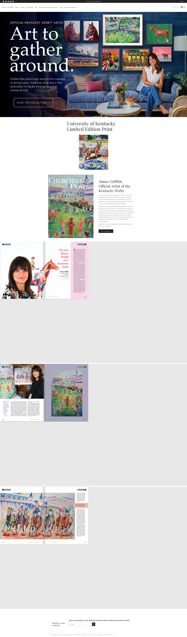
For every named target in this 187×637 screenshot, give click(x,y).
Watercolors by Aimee (59, 634)
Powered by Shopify (68, 634)
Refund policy (77, 634)
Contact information (109, 634)
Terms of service (92, 634)
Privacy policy (84, 634)
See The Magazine (106, 231)
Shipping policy (100, 634)
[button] (17, 7)
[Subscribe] (93, 624)
